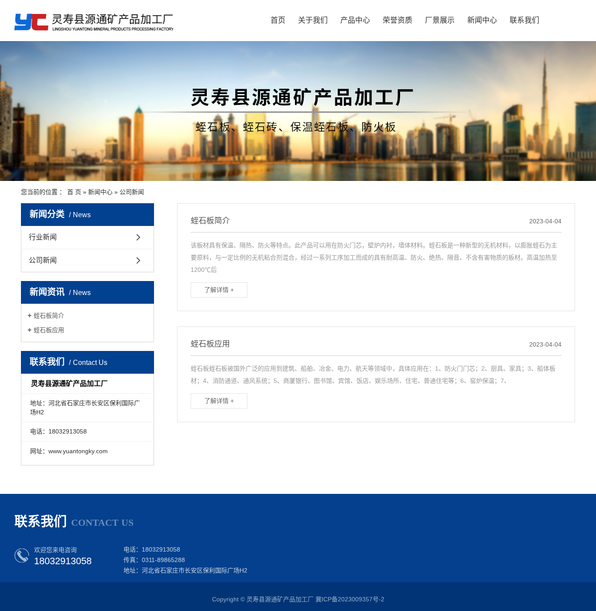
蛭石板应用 (49, 329)
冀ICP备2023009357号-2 (349, 599)
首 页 (74, 191)
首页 (278, 20)
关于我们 (313, 20)
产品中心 (355, 20)
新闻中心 (482, 20)
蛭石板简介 (49, 315)
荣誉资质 (397, 20)
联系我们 (524, 20)
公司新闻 (132, 191)
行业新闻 (43, 237)
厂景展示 (440, 20)
